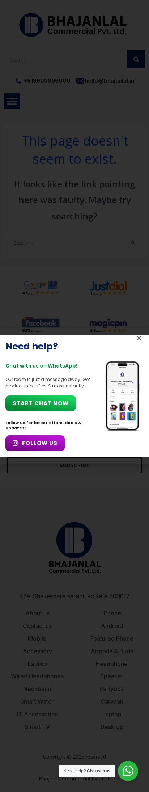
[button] (139, 338)
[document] (74, 396)
